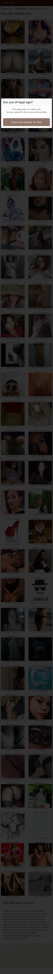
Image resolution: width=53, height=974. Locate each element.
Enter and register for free (26, 122)
